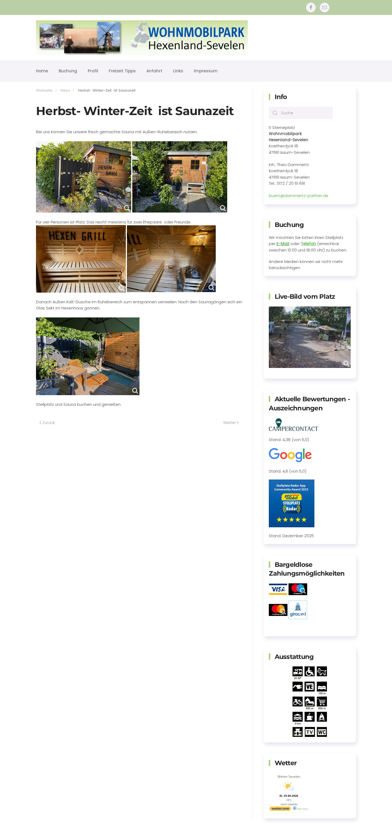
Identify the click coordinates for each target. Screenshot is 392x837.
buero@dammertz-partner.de (298, 195)
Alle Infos (302, 809)
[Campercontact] (293, 424)
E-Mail (283, 243)
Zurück (48, 422)
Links (178, 71)
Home (42, 71)
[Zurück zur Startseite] (142, 37)
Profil (93, 71)
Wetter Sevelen (289, 776)
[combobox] (301, 113)
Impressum (206, 71)
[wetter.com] (280, 810)
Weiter (229, 422)
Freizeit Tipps (122, 71)
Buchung (68, 71)
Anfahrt (154, 71)
